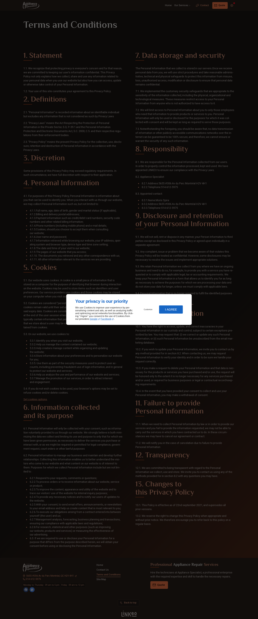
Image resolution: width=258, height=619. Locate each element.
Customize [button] (148, 309)
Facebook (106, 319)
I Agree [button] (171, 309)
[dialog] (129, 309)
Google (93, 319)
